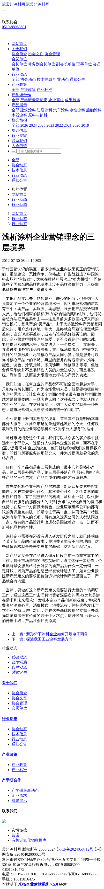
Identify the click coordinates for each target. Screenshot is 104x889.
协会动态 (19, 165)
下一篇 (42, 639)
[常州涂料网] (52, 4)
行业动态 (19, 175)
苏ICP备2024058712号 (74, 849)
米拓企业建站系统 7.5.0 (38, 884)
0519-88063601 (14, 27)
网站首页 (19, 44)
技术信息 (19, 170)
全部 (15, 79)
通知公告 (19, 180)
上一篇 (50, 634)
